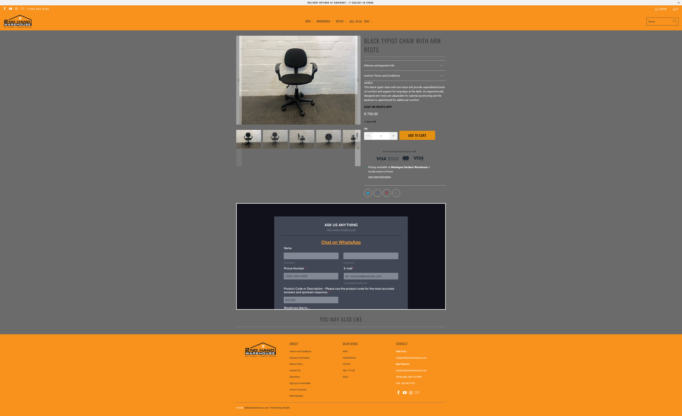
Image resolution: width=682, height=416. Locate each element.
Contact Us (295, 370)
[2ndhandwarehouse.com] (18, 21)
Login (663, 9)
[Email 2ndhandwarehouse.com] (22, 9)
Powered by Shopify (280, 407)
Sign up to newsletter (300, 383)
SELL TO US (349, 370)
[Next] (358, 80)
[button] (309, 21)
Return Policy (296, 364)
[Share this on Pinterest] (387, 193)
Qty (366, 128)
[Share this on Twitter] (368, 193)
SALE (345, 376)
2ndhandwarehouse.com (256, 407)
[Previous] (239, 80)
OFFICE (346, 364)
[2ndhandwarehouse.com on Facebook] (4, 9)
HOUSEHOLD (349, 357)
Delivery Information (299, 357)
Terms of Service (298, 389)
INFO (345, 351)
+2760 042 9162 (38, 9)
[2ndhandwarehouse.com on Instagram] (16, 9)
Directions (294, 376)
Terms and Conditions (300, 351)
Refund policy (296, 395)
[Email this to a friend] (396, 193)
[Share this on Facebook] (377, 193)
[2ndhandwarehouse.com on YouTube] (10, 9)
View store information (379, 177)
